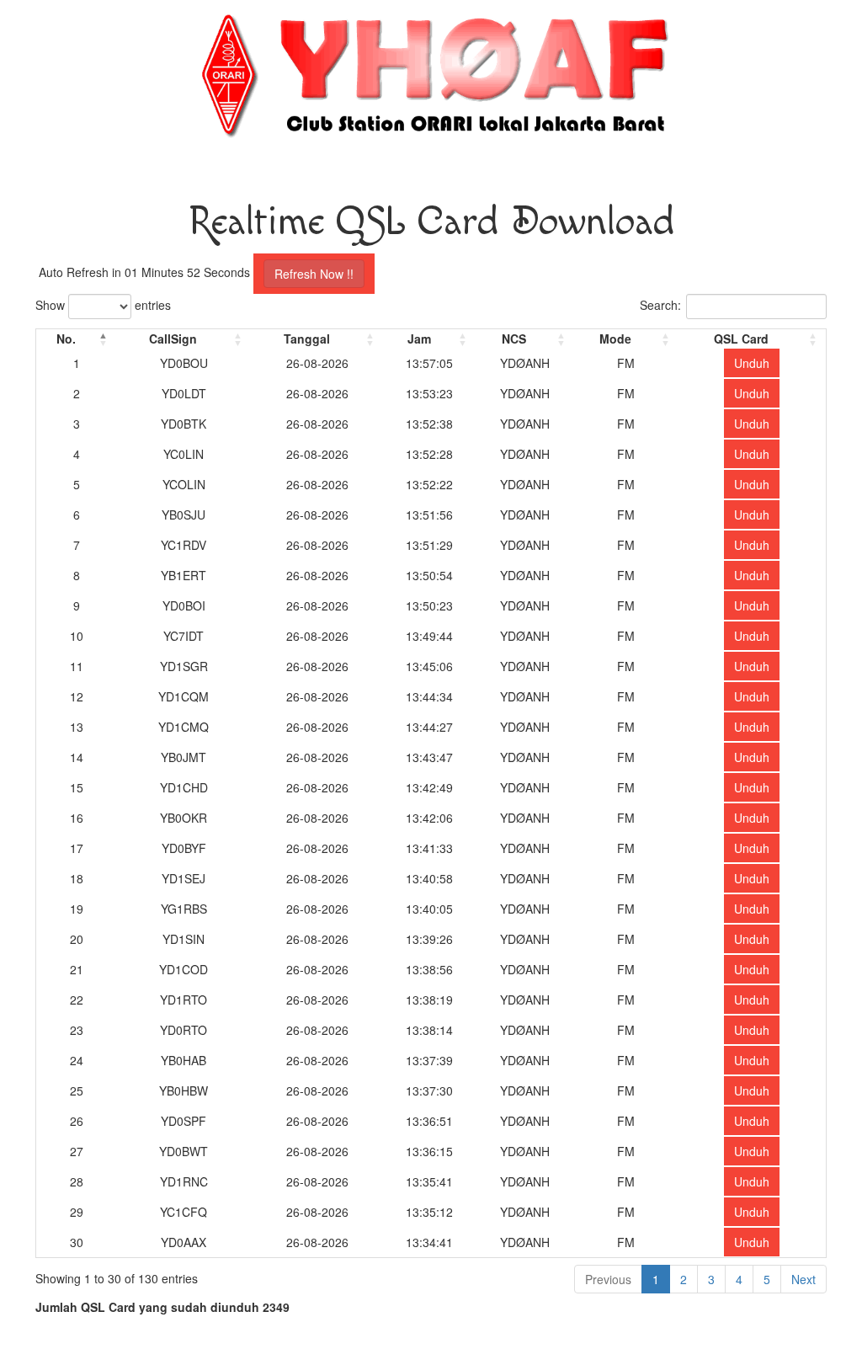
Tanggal (307, 338)
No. (66, 338)
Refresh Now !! (314, 273)
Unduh (751, 363)
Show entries (103, 304)
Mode (615, 338)
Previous (608, 1279)
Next (803, 1279)
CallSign (173, 338)
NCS (514, 338)
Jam (419, 338)
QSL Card (741, 338)
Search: (660, 304)
